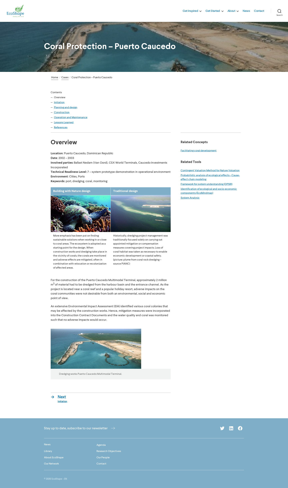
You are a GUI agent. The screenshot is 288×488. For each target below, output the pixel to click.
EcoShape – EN (59, 479)
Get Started (213, 11)
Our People (103, 457)
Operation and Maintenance (70, 117)
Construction (62, 112)
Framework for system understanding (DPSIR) (206, 184)
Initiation (59, 102)
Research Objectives (108, 451)
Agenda (101, 445)
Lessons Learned (64, 122)
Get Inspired (190, 11)
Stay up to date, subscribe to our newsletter (76, 428)
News (246, 11)
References (60, 127)
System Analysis (190, 197)
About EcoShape (54, 457)
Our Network (51, 463)
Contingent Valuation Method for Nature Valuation (210, 170)
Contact (259, 11)
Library (48, 451)
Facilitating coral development (198, 150)
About (231, 11)
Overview (59, 97)
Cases (64, 77)
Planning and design (65, 107)
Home (54, 77)
